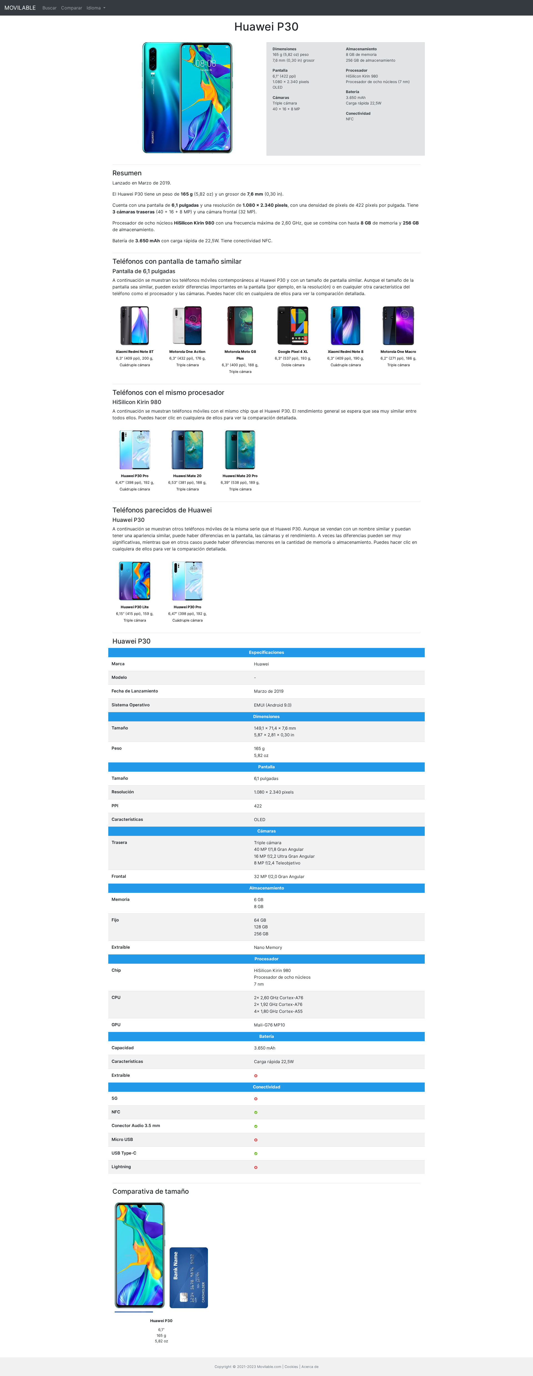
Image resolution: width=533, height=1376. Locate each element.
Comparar (71, 8)
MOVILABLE (20, 7)
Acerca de (309, 1367)
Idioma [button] (94, 8)
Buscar (49, 8)
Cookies (291, 1367)
